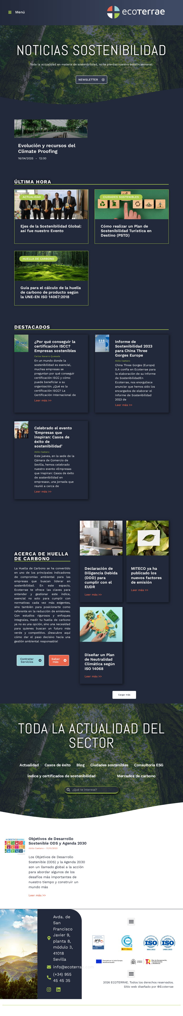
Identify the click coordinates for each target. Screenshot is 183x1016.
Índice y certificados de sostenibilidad (61, 776)
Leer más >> (42, 400)
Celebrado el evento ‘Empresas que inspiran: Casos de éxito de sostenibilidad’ (53, 437)
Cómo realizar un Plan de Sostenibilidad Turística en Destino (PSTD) (126, 231)
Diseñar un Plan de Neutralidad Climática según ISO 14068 (100, 662)
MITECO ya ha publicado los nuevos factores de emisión (146, 575)
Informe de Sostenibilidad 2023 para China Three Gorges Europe (133, 348)
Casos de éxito (58, 765)
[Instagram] (49, 989)
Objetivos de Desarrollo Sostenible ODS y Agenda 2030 (57, 840)
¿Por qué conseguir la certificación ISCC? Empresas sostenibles (55, 346)
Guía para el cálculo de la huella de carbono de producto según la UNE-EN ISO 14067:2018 (50, 292)
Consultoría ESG (148, 765)
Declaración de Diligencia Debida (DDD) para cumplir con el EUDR (101, 577)
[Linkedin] (58, 989)
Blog (80, 765)
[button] (124, 695)
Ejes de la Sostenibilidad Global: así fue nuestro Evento (50, 228)
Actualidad (29, 765)
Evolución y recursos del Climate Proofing (46, 148)
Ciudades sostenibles (109, 765)
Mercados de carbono (136, 776)
